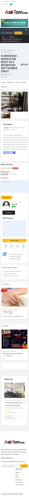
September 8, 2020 (7, 74)
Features (3, 82)
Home (3, 37)
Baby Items (6, 351)
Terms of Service (19, 484)
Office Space (8, 400)
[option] (14, 303)
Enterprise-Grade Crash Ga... (13, 353)
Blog (16, 477)
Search (3, 1)
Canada (18, 258)
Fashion (5, 309)
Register (11, 32)
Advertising (18, 479)
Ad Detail (11, 37)
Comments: (4, 178)
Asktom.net (14, 494)
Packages (13, 1)
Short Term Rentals (6, 52)
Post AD (19, 33)
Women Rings (8, 312)
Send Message (14, 240)
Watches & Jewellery (12, 309)
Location (17, 82)
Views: (4, 76)
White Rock (13, 254)
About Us (8, 1)
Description (10, 82)
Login (4, 32)
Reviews (24, 82)
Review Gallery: (5, 171)
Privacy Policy (19, 482)
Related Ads (4, 86)
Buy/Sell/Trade (12, 351)
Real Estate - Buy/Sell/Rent (8, 50)
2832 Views (9, 416)
